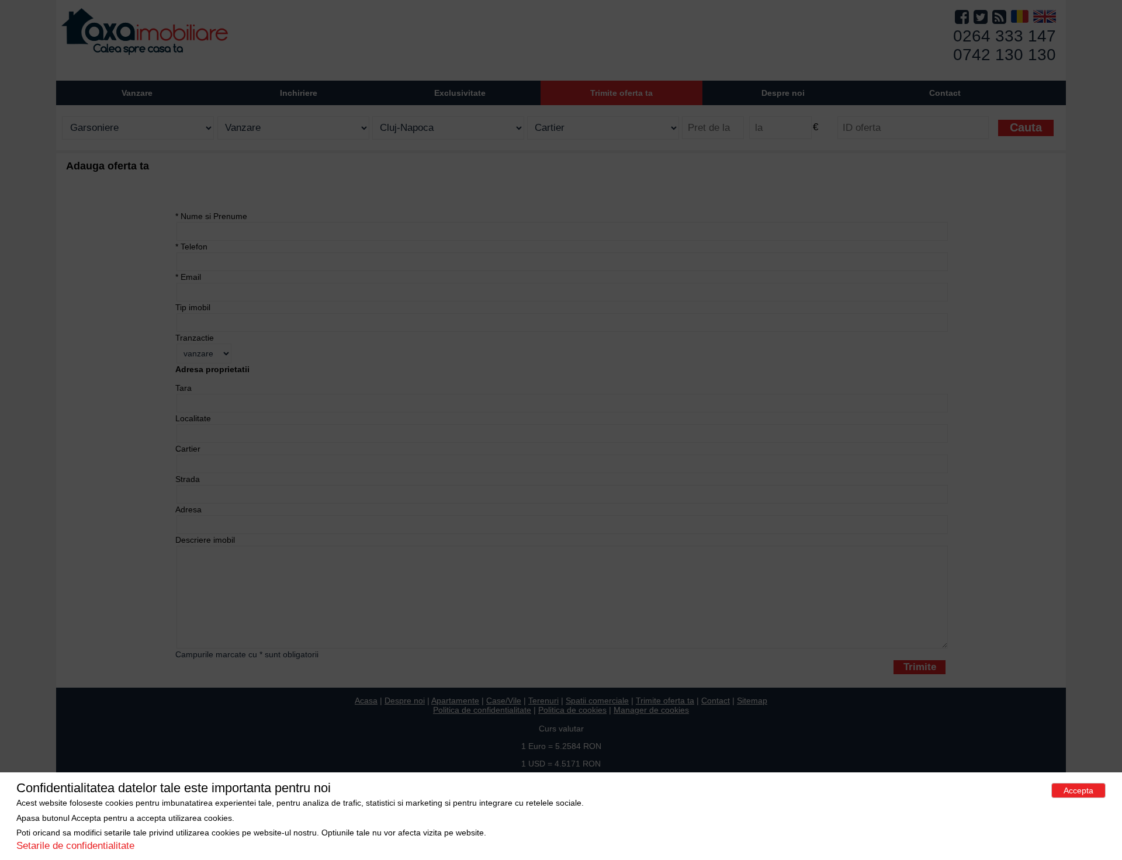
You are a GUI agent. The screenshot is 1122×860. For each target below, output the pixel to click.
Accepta (1078, 790)
